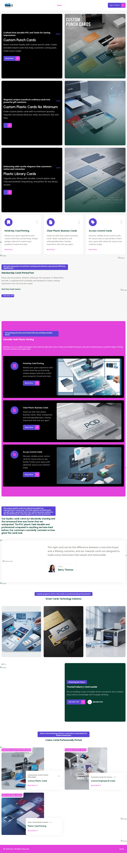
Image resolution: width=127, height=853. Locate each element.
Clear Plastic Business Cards (62, 230)
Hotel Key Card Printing (17, 230)
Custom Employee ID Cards (103, 781)
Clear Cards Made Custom (38, 822)
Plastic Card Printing (37, 826)
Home (59, 5)
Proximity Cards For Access (101, 777)
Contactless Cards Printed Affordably (38, 776)
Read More (9, 249)
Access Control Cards (100, 230)
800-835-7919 (8, 296)
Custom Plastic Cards (37, 781)
